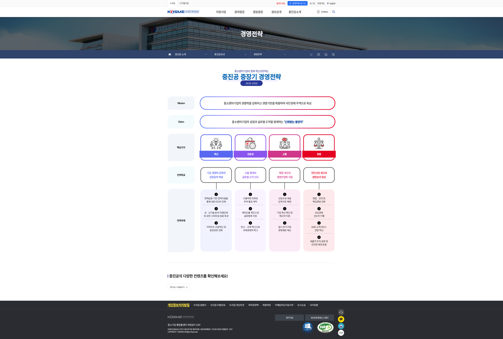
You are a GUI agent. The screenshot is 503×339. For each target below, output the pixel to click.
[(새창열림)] (325, 328)
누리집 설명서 (199, 305)
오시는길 (301, 305)
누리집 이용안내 (217, 305)
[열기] (333, 12)
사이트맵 (314, 305)
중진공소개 (295, 12)
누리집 (172, 3)
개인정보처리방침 (178, 305)
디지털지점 (184, 3)
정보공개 (276, 12)
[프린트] (318, 54)
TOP (341, 333)
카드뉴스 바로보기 (177, 287)
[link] (308, 328)
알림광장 (258, 12)
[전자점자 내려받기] (326, 54)
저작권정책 (253, 305)
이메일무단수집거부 (284, 305)
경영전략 (258, 54)
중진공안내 (219, 54)
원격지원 (289, 317)
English (332, 3)
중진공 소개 (180, 54)
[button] (341, 312)
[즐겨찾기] (311, 54)
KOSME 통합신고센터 (319, 317)
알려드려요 (280, 3)
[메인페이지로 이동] (183, 12)
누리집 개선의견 (236, 305)
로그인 (312, 3)
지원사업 (221, 12)
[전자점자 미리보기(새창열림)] (333, 54)
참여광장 (239, 12)
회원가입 (321, 3)
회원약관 (267, 305)
